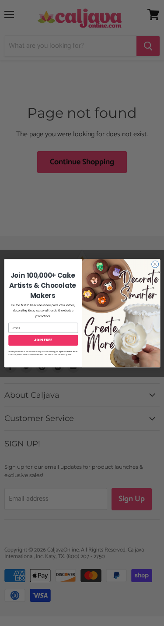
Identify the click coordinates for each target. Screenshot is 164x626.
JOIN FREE (43, 339)
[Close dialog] (154, 264)
